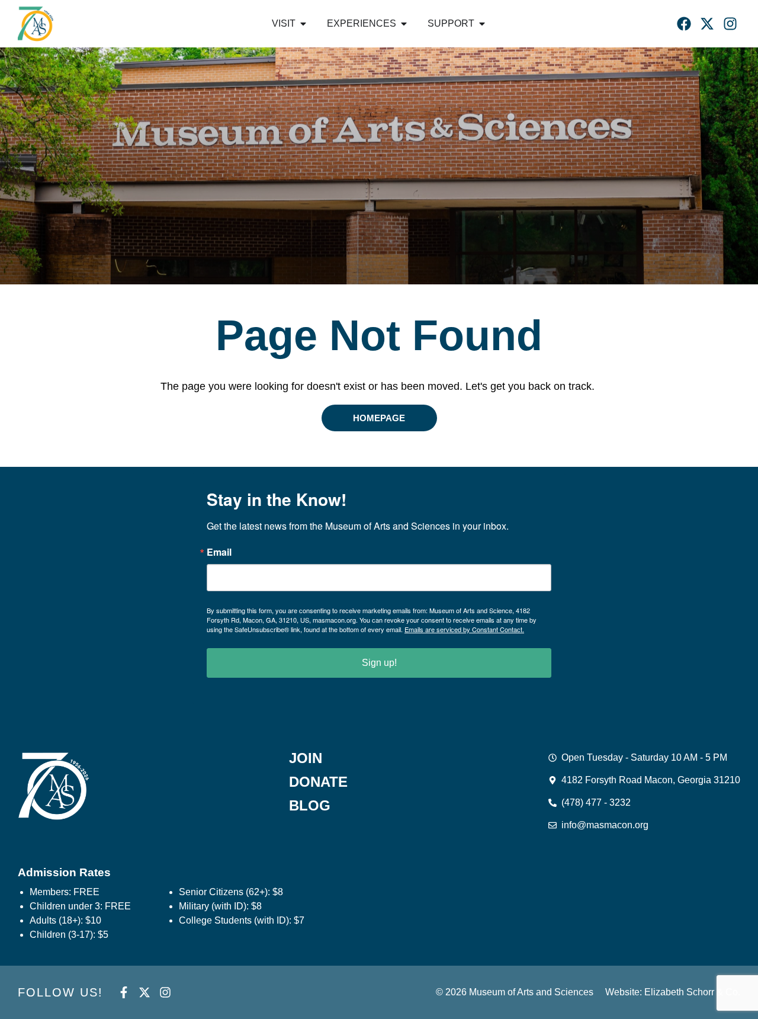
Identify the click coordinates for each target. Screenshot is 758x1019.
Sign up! (379, 663)
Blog (309, 806)
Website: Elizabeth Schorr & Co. (672, 992)
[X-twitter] (707, 24)
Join (305, 758)
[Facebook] (684, 24)
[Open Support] (482, 24)
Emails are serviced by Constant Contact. (464, 629)
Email (219, 552)
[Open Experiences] (404, 24)
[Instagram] (730, 24)
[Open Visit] (303, 24)
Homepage (379, 418)
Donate (318, 782)
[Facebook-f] (124, 992)
